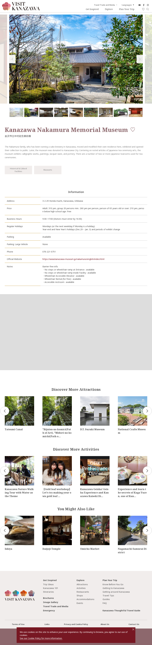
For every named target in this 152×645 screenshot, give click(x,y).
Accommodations (85, 599)
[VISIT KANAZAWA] (21, 9)
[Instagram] (148, 5)
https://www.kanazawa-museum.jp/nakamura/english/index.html (73, 259)
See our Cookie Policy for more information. (41, 638)
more (7, 397)
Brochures (48, 598)
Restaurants (83, 591)
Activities (81, 588)
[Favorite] (143, 9)
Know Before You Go (113, 584)
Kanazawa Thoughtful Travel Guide (121, 610)
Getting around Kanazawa (116, 591)
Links (47, 624)
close (133, 629)
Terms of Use (18, 624)
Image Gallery (50, 602)
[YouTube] (139, 5)
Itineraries (48, 591)
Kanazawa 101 (50, 588)
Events (80, 603)
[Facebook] (144, 5)
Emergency (49, 610)
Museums (47, 170)
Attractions (82, 584)
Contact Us (134, 624)
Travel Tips (108, 595)
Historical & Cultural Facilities (18, 169)
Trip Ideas (48, 584)
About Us (105, 624)
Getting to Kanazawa (113, 588)
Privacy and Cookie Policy (76, 624)
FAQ (105, 603)
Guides (106, 599)
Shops (80, 595)
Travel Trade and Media (104, 5)
